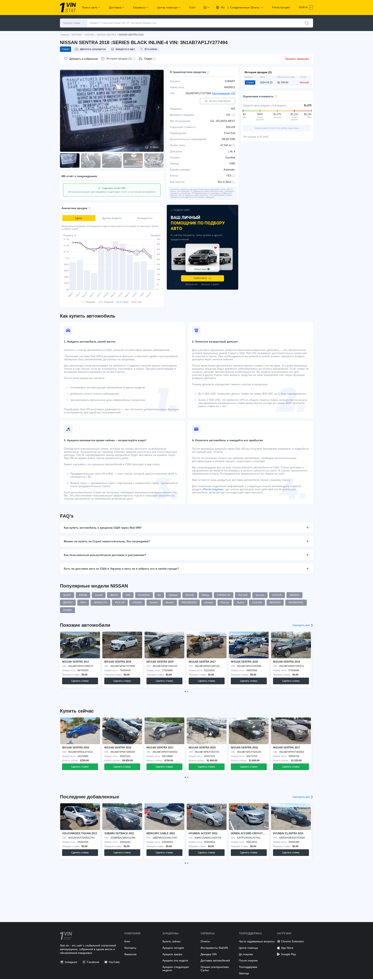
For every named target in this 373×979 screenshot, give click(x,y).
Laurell (98, 595)
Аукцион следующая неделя (175, 968)
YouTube (114, 962)
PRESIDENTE (189, 602)
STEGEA (137, 602)
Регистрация (281, 7)
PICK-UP (120, 602)
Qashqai (173, 595)
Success (259, 595)
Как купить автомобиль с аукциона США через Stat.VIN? (103, 527)
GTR (128, 595)
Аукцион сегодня (173, 947)
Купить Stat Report (219, 100)
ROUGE (190, 595)
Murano (170, 602)
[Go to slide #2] (91, 160)
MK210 (114, 595)
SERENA (294, 595)
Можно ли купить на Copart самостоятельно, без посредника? (107, 541)
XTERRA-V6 (223, 595)
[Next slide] (158, 107)
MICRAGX (275, 602)
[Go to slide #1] (69, 160)
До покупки (246, 954)
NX (159, 595)
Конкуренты (144, 218)
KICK (83, 602)
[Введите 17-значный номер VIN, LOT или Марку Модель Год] (306, 23)
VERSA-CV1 (100, 602)
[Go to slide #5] (154, 160)
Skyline (240, 602)
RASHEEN (144, 595)
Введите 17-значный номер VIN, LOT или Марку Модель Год (123, 23)
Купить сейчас (171, 941)
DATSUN (277, 595)
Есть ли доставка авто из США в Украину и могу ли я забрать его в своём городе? (121, 568)
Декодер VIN (209, 954)
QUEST (67, 595)
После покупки (248, 960)
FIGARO (67, 610)
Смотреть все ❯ (303, 625)
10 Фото (154, 147)
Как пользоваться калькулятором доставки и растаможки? (105, 555)
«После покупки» (213, 489)
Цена (78, 218)
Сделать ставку (80, 681)
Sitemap (244, 973)
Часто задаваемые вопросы (257, 941)
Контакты (130, 947)
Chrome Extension (292, 941)
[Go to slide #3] (112, 160)
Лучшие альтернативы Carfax (215, 968)
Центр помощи (248, 947)
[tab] (185, 691)
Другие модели (111, 218)
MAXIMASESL (296, 602)
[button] (73, 23)
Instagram (71, 962)
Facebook (93, 962)
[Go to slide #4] (133, 160)
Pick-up (225, 602)
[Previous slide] (65, 107)
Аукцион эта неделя (175, 960)
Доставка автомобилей (215, 960)
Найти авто (200, 278)
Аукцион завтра (172, 954)
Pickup (205, 595)
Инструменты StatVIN (214, 947)
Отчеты (205, 941)
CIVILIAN (257, 602)
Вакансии (130, 954)
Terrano (154, 602)
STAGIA (83, 595)
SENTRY (68, 602)
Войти (303, 7)
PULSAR (243, 595)
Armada (208, 602)
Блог (192, 7)
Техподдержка (248, 966)
